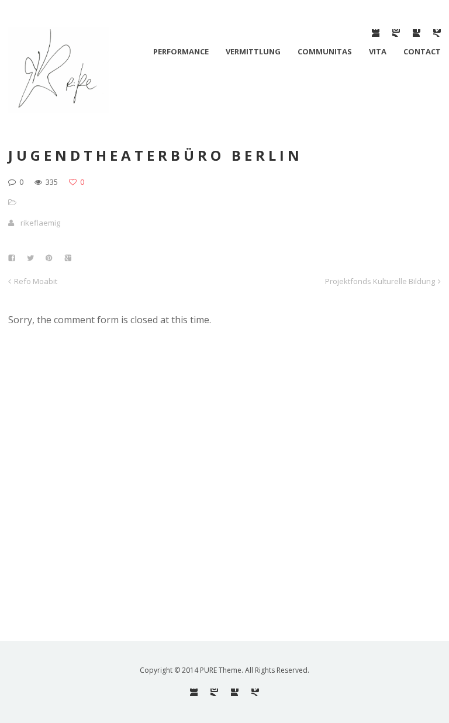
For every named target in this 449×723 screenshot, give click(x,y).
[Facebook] (416, 33)
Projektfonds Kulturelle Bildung (380, 281)
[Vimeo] (437, 33)
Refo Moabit (35, 281)
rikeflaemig (40, 222)
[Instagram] (396, 33)
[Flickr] (375, 33)
